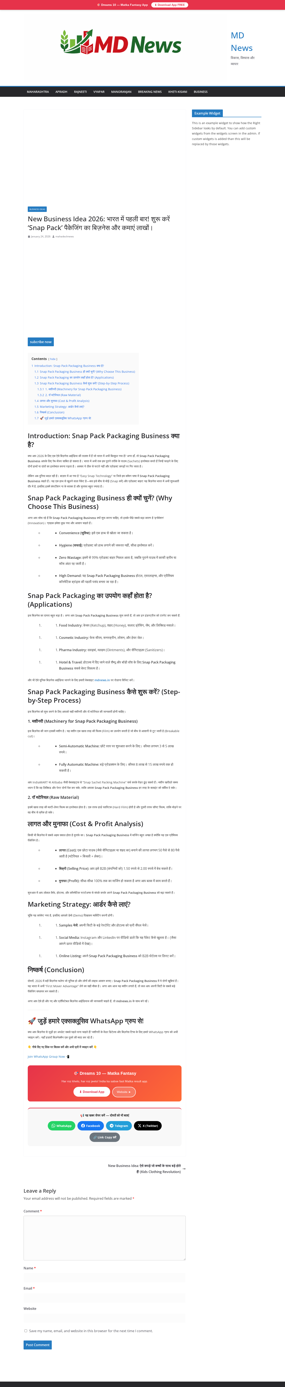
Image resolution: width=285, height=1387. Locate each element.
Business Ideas (37, 209)
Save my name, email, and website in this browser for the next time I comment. (91, 1331)
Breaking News (150, 92)
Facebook (93, 1126)
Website (30, 1308)
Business (201, 92)
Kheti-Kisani (177, 92)
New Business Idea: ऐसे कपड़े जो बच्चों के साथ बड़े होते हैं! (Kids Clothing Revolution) (144, 1168)
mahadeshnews (64, 236)
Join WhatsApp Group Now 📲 (48, 1056)
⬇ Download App (91, 1092)
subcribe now (41, 342)
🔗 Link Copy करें (104, 1137)
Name (30, 1268)
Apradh (61, 92)
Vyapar (99, 92)
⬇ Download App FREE (170, 4)
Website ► (124, 1092)
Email (29, 1288)
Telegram (121, 1126)
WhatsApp (64, 1126)
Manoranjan (121, 92)
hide (52, 359)
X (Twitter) (150, 1126)
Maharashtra (38, 92)
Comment (33, 1211)
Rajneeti (80, 92)
